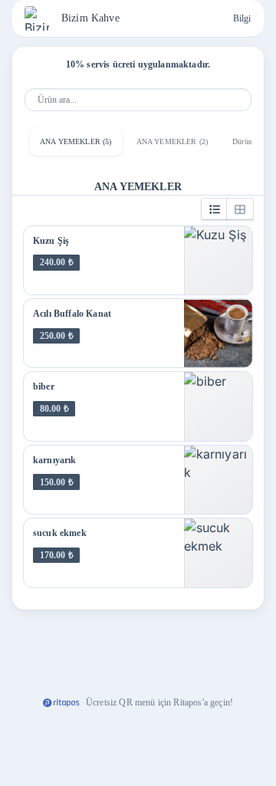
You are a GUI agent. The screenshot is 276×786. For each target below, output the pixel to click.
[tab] (76, 142)
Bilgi (242, 18)
